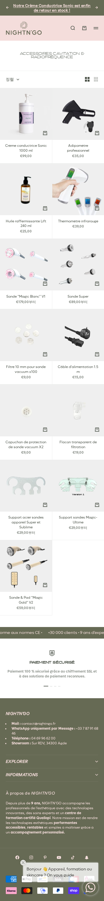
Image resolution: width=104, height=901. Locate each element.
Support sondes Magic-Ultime (78, 520)
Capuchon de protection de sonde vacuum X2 (25, 445)
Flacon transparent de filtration (78, 445)
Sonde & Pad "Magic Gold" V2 (26, 600)
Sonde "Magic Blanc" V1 (25, 296)
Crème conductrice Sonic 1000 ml (26, 148)
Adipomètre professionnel (78, 148)
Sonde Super (78, 296)
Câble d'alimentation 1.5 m (78, 370)
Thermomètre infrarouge (78, 221)
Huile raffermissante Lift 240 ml (26, 224)
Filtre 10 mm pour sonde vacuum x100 (26, 370)
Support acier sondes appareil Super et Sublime (26, 522)
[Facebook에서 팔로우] (17, 857)
